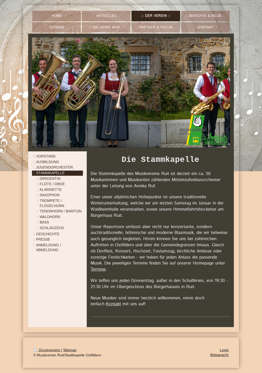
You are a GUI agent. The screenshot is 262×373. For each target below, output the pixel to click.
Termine (98, 269)
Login (224, 350)
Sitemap (70, 350)
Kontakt (113, 304)
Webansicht (219, 355)
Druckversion (49, 350)
